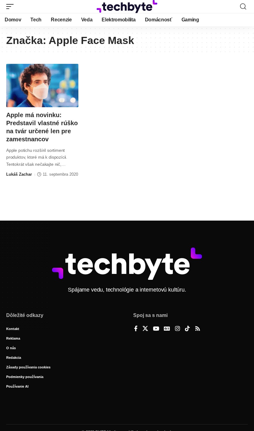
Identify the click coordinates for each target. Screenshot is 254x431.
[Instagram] (177, 329)
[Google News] (167, 329)
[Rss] (197, 329)
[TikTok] (187, 329)
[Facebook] (135, 329)
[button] (11, 6)
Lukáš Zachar (19, 174)
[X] (145, 329)
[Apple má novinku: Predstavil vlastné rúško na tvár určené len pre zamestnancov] (42, 85)
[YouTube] (156, 329)
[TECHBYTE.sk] (127, 6)
